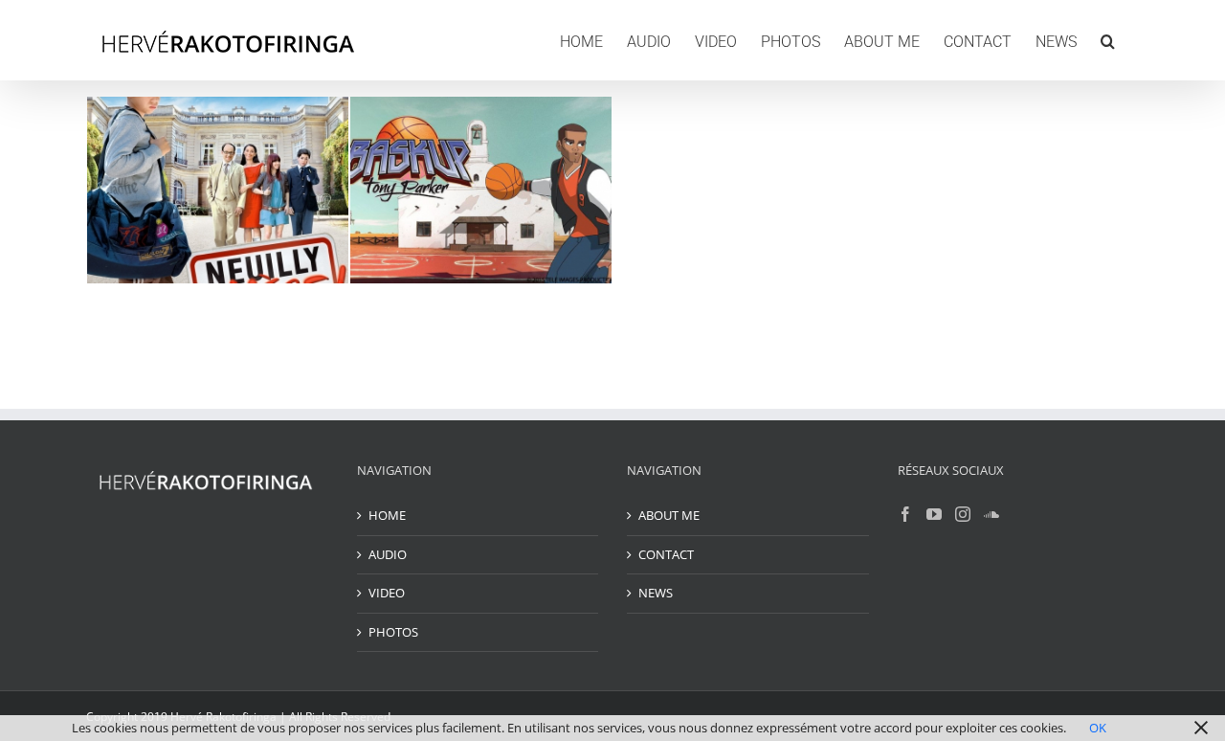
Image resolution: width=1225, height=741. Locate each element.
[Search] (1108, 40)
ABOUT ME (669, 515)
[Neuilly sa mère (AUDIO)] (217, 190)
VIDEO (386, 592)
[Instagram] (962, 514)
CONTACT (666, 554)
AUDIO (387, 554)
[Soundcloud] (991, 514)
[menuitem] (581, 40)
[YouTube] (934, 514)
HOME (387, 515)
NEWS (655, 592)
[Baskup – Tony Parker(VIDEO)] (481, 190)
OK (1097, 727)
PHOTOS (393, 631)
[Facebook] (905, 514)
